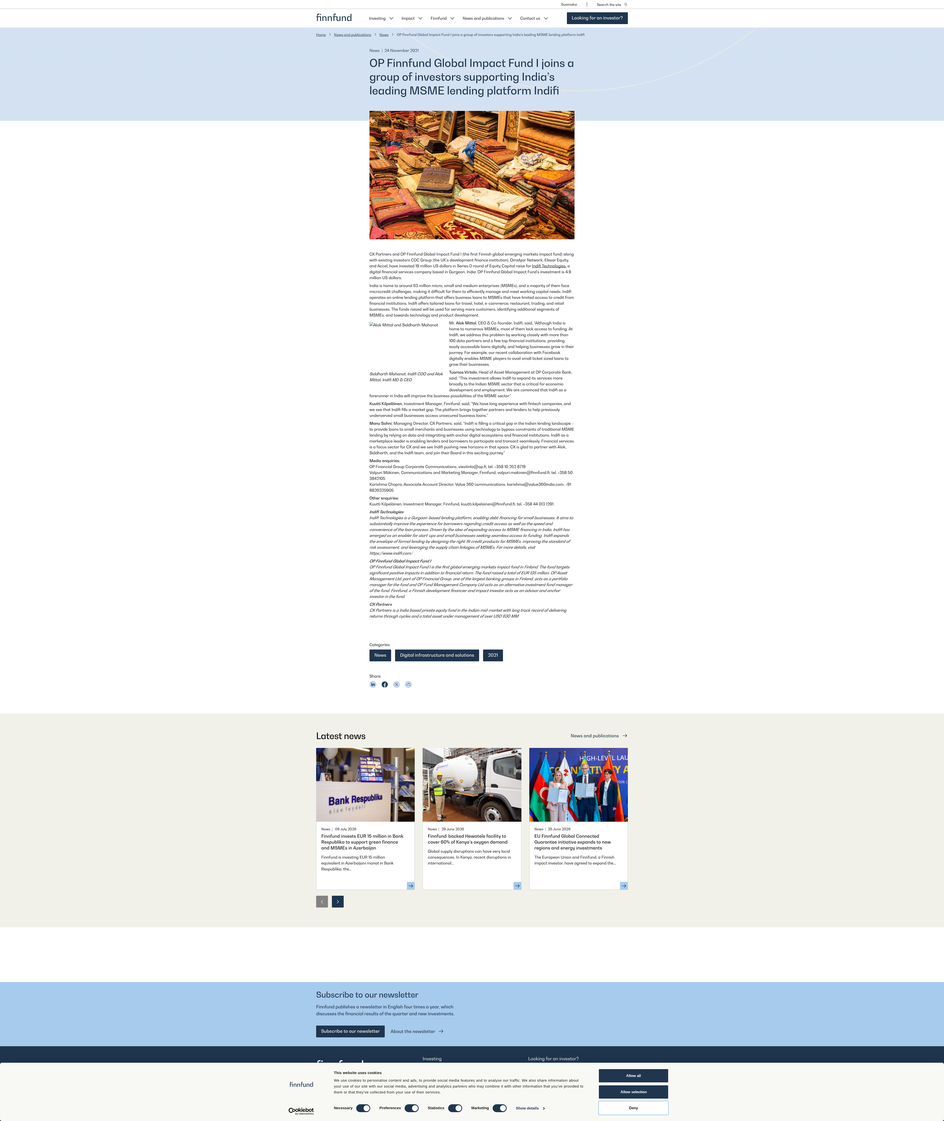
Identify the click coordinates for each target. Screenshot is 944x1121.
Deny (633, 1108)
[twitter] (396, 684)
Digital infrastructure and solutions (437, 655)
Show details (527, 1108)
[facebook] (384, 684)
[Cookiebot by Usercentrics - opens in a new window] (301, 1111)
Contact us (530, 18)
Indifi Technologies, (549, 265)
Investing (377, 18)
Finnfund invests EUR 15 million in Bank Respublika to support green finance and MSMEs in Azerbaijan (362, 842)
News (384, 35)
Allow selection (633, 1092)
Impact (408, 18)
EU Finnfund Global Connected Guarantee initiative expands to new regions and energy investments (572, 842)
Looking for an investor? (597, 18)
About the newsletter (413, 1031)
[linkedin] (372, 684)
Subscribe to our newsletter (350, 1031)
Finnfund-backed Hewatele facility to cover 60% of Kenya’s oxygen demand (467, 839)
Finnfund (439, 18)
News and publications (483, 18)
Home (321, 35)
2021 (493, 655)
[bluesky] (408, 684)
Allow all (633, 1076)
